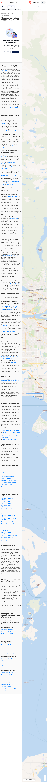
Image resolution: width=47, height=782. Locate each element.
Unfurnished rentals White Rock (7, 660)
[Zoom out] (45, 778)
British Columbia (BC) (6, 70)
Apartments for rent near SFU (7, 501)
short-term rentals (11, 344)
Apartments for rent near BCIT (7, 503)
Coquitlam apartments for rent (7, 478)
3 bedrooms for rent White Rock (7, 651)
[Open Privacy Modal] (6, 2)
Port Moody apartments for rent (7, 486)
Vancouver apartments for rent (7, 467)
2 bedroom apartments (12, 175)
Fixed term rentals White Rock (7, 678)
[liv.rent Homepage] (2, 2)
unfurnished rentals (7, 182)
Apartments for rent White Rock (7, 629)
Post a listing (36, 2)
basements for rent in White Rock (11, 255)
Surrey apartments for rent (6, 472)
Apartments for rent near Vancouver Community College (8, 509)
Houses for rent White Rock (6, 635)
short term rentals (11, 184)
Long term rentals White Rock (7, 672)
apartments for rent (12, 196)
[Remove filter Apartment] (6, 9)
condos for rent (15, 272)
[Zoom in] (45, 776)
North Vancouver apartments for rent (8, 476)
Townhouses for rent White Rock (7, 633)
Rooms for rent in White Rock (13, 283)
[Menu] (43, 2)
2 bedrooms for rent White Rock (7, 648)
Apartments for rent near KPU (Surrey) (9, 535)
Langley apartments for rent (6, 484)
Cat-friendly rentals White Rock (7, 667)
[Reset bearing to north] (45, 780)
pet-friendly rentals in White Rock (9, 306)
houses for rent (14, 218)
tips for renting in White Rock (13, 130)
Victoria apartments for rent (6, 490)
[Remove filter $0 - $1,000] (20, 9)
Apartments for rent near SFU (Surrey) (9, 523)
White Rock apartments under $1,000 (8, 684)
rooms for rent (9, 367)
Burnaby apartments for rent (7, 469)
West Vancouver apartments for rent (8, 482)
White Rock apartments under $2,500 (9, 690)
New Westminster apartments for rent (8, 480)
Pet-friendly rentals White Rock (7, 662)
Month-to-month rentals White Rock (8, 676)
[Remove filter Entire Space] (13, 9)
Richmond (3, 156)
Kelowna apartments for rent (7, 488)
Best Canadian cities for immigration (10, 430)
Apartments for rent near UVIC (7, 521)
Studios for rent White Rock (6, 644)
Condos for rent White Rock (6, 631)
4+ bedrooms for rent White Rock (8, 653)
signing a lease (4, 124)
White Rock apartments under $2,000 (9, 688)
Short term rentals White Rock (7, 674)
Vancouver (14, 155)
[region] (34, 396)
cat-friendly (10, 309)
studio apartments (16, 177)
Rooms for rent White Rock (6, 637)
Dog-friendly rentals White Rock (7, 665)
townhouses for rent (12, 243)
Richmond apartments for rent (7, 474)
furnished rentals (16, 181)
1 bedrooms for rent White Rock (7, 646)
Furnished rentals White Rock (7, 658)
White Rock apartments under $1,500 (8, 686)
